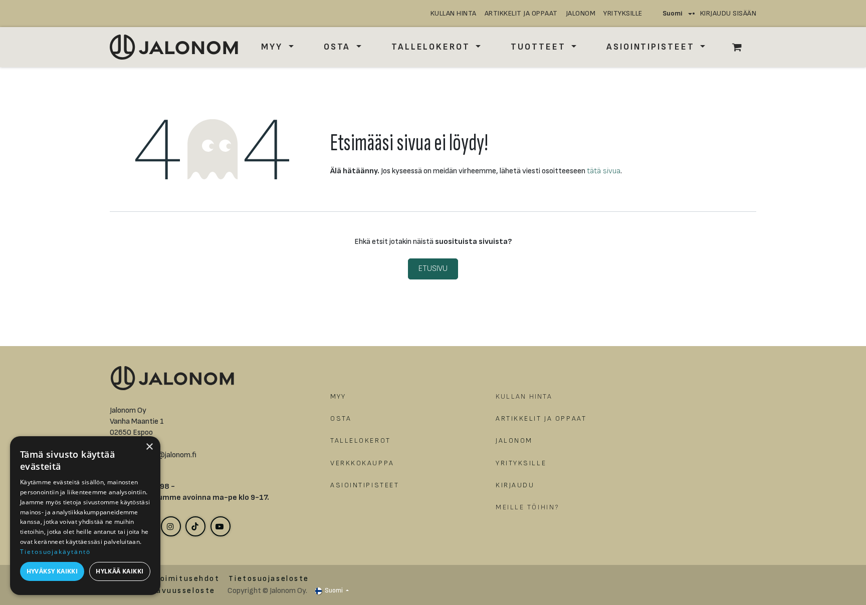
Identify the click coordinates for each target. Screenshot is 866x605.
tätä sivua (603, 171)
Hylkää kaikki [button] (119, 571)
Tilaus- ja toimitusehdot (165, 578)
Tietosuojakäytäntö (55, 551)
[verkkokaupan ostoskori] (742, 47)
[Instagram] (171, 526)
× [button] (149, 447)
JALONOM (581, 13)
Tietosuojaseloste (269, 578)
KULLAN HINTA (453, 13)
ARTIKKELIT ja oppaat (521, 13)
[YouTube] (220, 526)
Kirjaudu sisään (728, 13)
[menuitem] (277, 47)
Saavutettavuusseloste (162, 590)
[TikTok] (195, 526)
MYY (338, 396)
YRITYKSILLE (622, 13)
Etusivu (433, 268)
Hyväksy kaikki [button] (52, 571)
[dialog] (85, 515)
